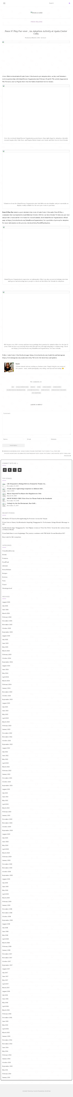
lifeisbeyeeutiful (33, 390)
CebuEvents (57, 387)
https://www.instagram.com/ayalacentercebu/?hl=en (19, 358)
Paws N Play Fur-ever (59, 390)
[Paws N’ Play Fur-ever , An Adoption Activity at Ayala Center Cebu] (36, 57)
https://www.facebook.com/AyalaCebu (42, 355)
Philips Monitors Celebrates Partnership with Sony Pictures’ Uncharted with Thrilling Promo (37, 454)
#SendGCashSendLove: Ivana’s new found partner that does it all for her (31, 451)
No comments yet (36, 382)
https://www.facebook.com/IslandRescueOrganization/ (25, 220)
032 (13, 387)
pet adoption (36, 393)
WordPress (47, 1091)
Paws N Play (45, 390)
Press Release (36, 22)
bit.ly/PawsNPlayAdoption (41, 223)
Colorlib (35, 1091)
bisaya (33, 387)
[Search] (69, 3)
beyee (44, 38)
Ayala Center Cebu (22, 387)
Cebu (38, 387)
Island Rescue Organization (16, 390)
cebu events (47, 387)
